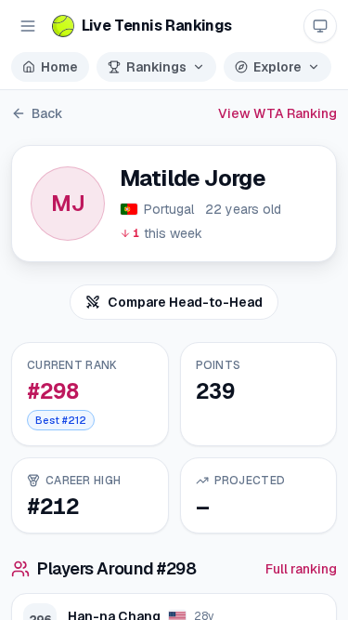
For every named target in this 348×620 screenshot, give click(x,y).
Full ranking (301, 569)
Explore (277, 67)
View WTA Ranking (277, 113)
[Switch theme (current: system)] (320, 26)
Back (47, 113)
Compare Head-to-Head (185, 302)
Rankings (156, 67)
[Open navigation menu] (28, 26)
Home (59, 67)
